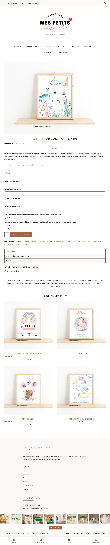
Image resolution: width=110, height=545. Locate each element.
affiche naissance (78, 241)
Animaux (49, 241)
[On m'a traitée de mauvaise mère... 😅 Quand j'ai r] (27, 519)
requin (20, 244)
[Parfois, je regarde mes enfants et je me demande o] (61, 519)
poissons (13, 244)
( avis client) (19, 143)
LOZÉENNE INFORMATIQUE (97, 534)
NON (9, 228)
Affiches (25, 241)
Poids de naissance (12, 198)
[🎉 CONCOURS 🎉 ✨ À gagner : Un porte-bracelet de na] (72, 519)
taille (25, 244)
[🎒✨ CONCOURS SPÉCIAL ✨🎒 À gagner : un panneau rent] (5, 519)
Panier (25, 482)
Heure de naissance (13, 190)
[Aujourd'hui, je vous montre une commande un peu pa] (16, 519)
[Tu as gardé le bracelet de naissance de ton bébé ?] (83, 519)
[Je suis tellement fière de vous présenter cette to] (94, 519)
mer (99, 241)
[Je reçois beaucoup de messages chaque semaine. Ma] (38, 519)
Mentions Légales (40, 534)
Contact (26, 490)
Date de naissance (12, 181)
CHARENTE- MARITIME (31, 505)
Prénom (8, 173)
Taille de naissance (12, 206)
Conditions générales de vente (17, 534)
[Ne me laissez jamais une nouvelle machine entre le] (105, 519)
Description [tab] (10, 251)
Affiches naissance (37, 241)
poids (6, 244)
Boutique (57, 241)
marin (94, 241)
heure (89, 241)
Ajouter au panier (21, 234)
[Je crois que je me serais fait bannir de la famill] (49, 519)
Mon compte (28, 474)
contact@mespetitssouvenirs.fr (35, 508)
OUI (8, 218)
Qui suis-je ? (28, 486)
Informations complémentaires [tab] (18, 256)
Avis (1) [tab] (8, 261)
